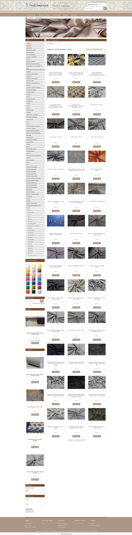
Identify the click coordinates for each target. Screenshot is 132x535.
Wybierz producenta (29, 487)
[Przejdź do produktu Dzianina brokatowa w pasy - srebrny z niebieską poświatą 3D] (97, 320)
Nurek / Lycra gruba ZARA (33, 133)
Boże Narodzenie (30, 50)
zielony (30, 244)
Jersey (28, 108)
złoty (29, 216)
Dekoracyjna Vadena (32, 78)
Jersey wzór (29, 110)
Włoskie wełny (30, 52)
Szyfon (28, 157)
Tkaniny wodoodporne (32, 180)
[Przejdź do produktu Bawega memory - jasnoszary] (97, 94)
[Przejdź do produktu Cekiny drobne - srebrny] (76, 127)
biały (29, 210)
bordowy (30, 248)
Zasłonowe (29, 196)
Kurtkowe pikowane (31, 117)
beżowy (30, 219)
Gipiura (28, 103)
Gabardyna (29, 101)
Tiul (27, 164)
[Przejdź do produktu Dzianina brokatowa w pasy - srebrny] (76, 320)
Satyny (28, 144)
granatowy (31, 239)
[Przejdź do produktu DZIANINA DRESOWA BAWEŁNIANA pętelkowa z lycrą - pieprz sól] (76, 352)
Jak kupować (28, 523)
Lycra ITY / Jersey (31, 128)
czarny (30, 253)
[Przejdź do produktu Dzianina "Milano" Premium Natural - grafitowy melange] (55, 287)
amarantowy (31, 230)
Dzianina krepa (30, 92)
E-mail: (26, 498)
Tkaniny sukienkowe (31, 176)
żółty (29, 214)
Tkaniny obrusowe (31, 169)
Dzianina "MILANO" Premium (33, 87)
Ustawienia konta (62, 525)
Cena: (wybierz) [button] (50, 43)
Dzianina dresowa (31, 89)
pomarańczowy (32, 223)
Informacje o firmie (95, 525)
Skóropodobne (30, 151)
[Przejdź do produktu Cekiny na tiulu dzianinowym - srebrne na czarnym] (55, 191)
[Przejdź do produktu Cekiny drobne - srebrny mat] (97, 127)
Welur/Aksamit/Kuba (31, 187)
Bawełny (28, 71)
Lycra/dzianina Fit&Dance (33, 126)
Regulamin (28, 525)
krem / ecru (31, 212)
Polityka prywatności (30, 527)
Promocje (29, 45)
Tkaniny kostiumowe (31, 167)
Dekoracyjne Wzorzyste (33, 83)
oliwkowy (30, 246)
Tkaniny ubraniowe (31, 185)
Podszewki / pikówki (31, 139)
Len (27, 121)
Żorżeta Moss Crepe (31, 203)
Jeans (28, 105)
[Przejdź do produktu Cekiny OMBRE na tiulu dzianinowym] (97, 191)
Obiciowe (28, 135)
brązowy (30, 221)
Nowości (28, 43)
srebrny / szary (32, 255)
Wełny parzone (30, 191)
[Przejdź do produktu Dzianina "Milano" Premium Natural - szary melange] (76, 287)
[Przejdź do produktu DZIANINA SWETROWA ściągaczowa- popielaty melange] (97, 416)
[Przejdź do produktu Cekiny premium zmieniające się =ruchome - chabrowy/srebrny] (55, 223)
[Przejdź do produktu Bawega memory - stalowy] (55, 127)
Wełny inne (29, 189)
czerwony (30, 250)
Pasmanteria (29, 137)
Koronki (28, 112)
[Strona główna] (48, 5)
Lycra (28, 123)
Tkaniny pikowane (31, 171)
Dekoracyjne (30, 80)
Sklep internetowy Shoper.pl (66, 534)
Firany (28, 96)
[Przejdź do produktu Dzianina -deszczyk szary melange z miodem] (97, 255)
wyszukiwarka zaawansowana (39, 303)
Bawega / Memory (30, 61)
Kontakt (92, 523)
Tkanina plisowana (31, 173)
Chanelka (29, 76)
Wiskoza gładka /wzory (32, 194)
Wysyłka (44, 523)
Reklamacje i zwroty (79, 523)
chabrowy (30, 241)
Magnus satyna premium (32, 130)
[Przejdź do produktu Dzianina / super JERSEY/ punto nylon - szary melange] (97, 287)
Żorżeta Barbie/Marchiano (33, 205)
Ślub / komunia (30, 160)
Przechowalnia (61, 527)
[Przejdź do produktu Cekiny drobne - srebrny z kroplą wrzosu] (55, 159)
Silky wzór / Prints (31, 148)
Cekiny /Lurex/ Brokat (32, 74)
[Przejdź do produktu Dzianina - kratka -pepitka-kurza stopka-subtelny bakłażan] (55, 255)
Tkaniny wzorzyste (31, 182)
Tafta (27, 162)
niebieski (30, 237)
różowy (30, 228)
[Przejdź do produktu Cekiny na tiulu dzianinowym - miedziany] (97, 159)
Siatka (28, 146)
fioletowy (30, 232)
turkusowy (31, 234)
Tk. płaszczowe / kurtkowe (33, 178)
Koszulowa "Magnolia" (32, 114)
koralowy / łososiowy (34, 225)
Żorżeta (28, 201)
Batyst (28, 59)
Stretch (28, 153)
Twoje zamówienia (62, 523)
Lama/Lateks (29, 119)
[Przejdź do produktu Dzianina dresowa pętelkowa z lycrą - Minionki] (55, 416)
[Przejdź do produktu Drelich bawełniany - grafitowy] (76, 223)
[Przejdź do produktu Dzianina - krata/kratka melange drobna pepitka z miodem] (97, 223)
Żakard (28, 198)
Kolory (28, 207)
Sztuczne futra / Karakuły (33, 155)
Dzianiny (28, 94)
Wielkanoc (29, 47)
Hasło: (26, 504)
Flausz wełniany (30, 99)
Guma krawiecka (30, 54)
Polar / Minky (29, 142)
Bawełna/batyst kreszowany (34, 66)
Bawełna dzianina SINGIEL (33, 63)
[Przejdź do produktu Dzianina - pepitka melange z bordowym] (76, 255)
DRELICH (28, 85)
